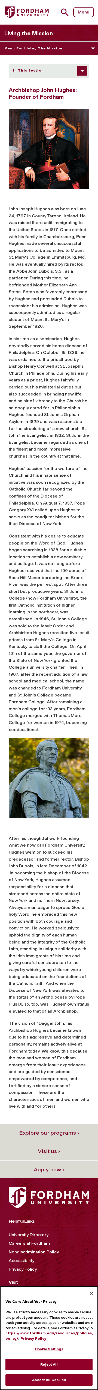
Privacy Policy (23, 1269)
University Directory (28, 1234)
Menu (83, 12)
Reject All (48, 1364)
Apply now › (49, 1169)
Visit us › (49, 1151)
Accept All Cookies (49, 1380)
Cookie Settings (49, 1349)
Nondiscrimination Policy (34, 1251)
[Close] (91, 1294)
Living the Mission (28, 33)
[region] (49, 1338)
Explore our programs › (49, 1132)
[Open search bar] (66, 12)
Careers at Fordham (29, 1243)
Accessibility (21, 1260)
